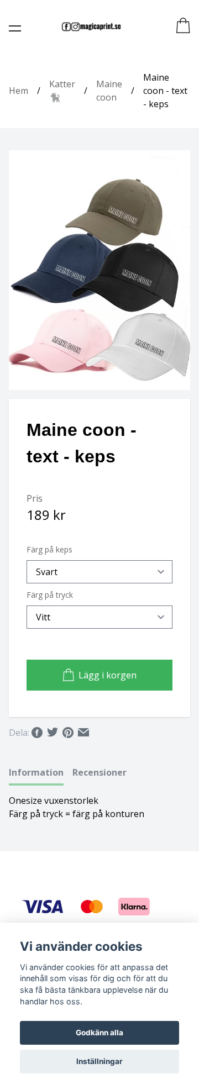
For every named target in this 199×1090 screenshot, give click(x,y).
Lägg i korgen (107, 675)
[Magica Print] (91, 26)
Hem (18, 91)
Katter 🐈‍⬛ (62, 90)
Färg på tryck (50, 594)
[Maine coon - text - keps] (99, 270)
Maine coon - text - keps (165, 90)
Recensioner (99, 772)
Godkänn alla (99, 1032)
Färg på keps (49, 549)
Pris (35, 498)
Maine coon (109, 90)
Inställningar (99, 1061)
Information (36, 772)
